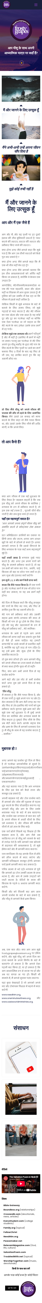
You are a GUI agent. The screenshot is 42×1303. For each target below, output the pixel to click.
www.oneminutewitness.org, (16, 998)
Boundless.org (19, 1209)
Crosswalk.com (19, 1215)
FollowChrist (10, 1232)
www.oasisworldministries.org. (17, 1001)
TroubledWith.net (18, 1256)
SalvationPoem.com (15, 1252)
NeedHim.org (11, 1236)
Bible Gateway (12, 1205)
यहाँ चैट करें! (12, 1288)
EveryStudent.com (18, 1222)
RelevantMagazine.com (20, 1246)
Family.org (14, 1227)
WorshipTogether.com (20, 1262)
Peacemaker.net (13, 1240)
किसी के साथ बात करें (21, 1268)
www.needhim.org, (11, 994)
